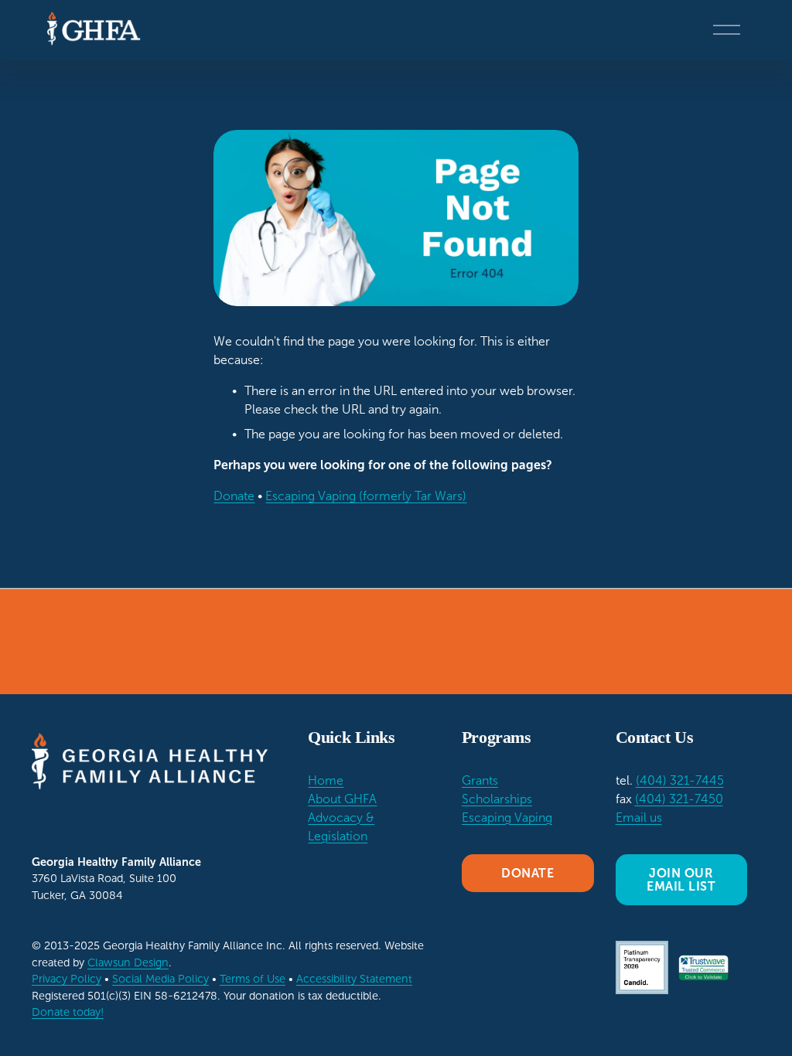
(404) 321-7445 (680, 780)
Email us (639, 817)
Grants (480, 780)
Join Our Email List (681, 880)
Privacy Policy (66, 979)
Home (325, 780)
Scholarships (497, 799)
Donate (233, 495)
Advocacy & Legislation (341, 827)
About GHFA (342, 799)
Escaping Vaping (507, 817)
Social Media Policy (160, 979)
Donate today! (68, 1012)
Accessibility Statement (354, 979)
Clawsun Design (128, 962)
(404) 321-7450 (679, 799)
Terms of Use (252, 979)
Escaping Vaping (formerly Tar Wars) (365, 495)
